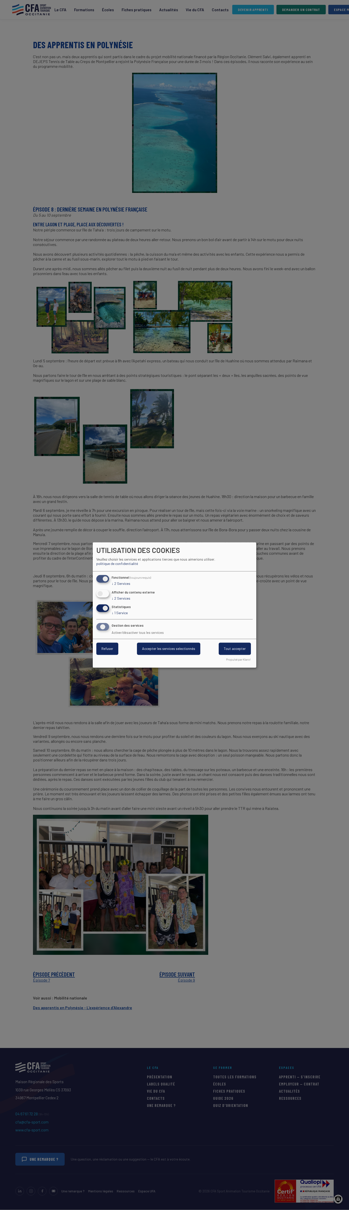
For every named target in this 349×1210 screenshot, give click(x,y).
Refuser (107, 649)
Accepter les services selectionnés (168, 649)
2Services (121, 583)
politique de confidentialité (117, 563)
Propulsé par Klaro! (238, 659)
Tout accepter (235, 649)
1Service (120, 613)
